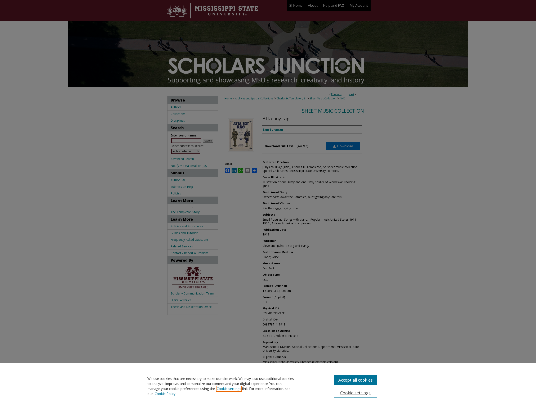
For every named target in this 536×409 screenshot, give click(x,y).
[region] (268, 386)
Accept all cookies (355, 380)
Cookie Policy (165, 393)
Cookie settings (229, 388)
